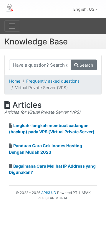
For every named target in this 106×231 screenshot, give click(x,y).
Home (14, 81)
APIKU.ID (48, 192)
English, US (84, 9)
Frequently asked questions (53, 81)
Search (85, 65)
